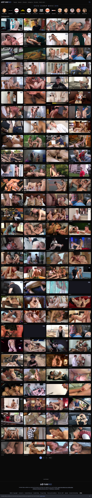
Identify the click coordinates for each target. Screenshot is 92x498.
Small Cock (48, 177)
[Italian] (12, 215)
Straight (25, 31)
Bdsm (25, 162)
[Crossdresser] (80, 40)
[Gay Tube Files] (6, 2)
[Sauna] (80, 113)
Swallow (48, 235)
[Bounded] (35, 405)
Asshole (70, 192)
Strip (2, 352)
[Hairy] (57, 157)
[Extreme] (12, 186)
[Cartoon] (80, 317)
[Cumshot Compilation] (57, 200)
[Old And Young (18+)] (12, 25)
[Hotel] (12, 98)
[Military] (35, 273)
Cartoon (71, 323)
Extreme (3, 192)
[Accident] (35, 361)
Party (47, 221)
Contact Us (21, 493)
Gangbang (3, 133)
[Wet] (12, 405)
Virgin (2, 279)
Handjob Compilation (28, 133)
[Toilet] (57, 390)
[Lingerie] (35, 244)
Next (50, 458)
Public (70, 308)
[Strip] (12, 346)
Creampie (48, 104)
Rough (25, 148)
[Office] (35, 259)
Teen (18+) (71, 162)
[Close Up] (80, 376)
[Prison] (57, 288)
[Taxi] (80, 405)
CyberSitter (57, 488)
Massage (48, 75)
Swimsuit (48, 454)
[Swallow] (57, 230)
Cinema (70, 279)
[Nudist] (12, 171)
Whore (47, 279)
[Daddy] (12, 69)
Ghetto (25, 323)
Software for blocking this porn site (40, 488)
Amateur (3, 162)
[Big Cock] (35, 40)
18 (69, 31)
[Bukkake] (12, 434)
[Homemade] (80, 244)
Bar (2, 425)
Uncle (47, 133)
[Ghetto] (35, 317)
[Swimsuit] (57, 449)
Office (25, 265)
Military (25, 279)
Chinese (3, 148)
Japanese (3, 396)
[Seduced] (57, 142)
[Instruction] (12, 361)
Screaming (48, 367)
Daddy (2, 75)
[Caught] (35, 84)
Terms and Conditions (52, 493)
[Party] (57, 215)
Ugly (25, 294)
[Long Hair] (80, 434)
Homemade (71, 250)
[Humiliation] (57, 113)
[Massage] (57, 69)
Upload (66, 493)
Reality (47, 425)
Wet (2, 411)
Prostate (25, 308)
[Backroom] (57, 346)
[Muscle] (57, 317)
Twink (47, 89)
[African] (12, 317)
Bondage (26, 119)
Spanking (48, 250)
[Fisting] (12, 259)
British (70, 75)
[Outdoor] (35, 171)
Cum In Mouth (27, 338)
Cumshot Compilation (51, 206)
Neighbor (26, 440)
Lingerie (25, 250)
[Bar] (12, 419)
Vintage (25, 60)
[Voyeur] (80, 171)
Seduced (48, 148)
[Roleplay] (35, 390)
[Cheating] (80, 346)
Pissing (70, 265)
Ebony (2, 381)
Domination (26, 235)
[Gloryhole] (12, 288)
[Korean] (57, 376)
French (70, 133)
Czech (25, 381)
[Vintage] (35, 54)
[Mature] (12, 303)
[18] (80, 25)
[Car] (80, 332)
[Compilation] (57, 40)
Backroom (48, 352)
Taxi (70, 411)
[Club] (57, 186)
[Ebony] (12, 376)
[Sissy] (35, 186)
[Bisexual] (12, 200)
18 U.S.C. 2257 (61, 493)
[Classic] (80, 54)
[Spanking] (57, 244)
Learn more (42, 496)
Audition (3, 235)
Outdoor (26, 177)
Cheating (71, 352)
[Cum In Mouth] (35, 332)
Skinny (70, 425)
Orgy (47, 60)
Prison (47, 294)
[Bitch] (80, 288)
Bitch (70, 294)
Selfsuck (70, 396)
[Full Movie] (12, 40)
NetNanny (52, 488)
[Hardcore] (57, 434)
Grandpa (48, 31)
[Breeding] (35, 200)
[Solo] (80, 98)
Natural (48, 338)
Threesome (3, 119)
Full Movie (3, 46)
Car (69, 338)
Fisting (2, 265)
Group (47, 308)
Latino (2, 250)
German (48, 411)
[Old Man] (57, 259)
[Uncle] (57, 127)
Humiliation (48, 119)
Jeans (70, 206)
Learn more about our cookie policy (65, 487)
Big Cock (25, 46)
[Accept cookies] (89, 496)
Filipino (25, 352)
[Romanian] (35, 449)
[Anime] (12, 449)
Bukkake (3, 440)
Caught (25, 89)
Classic (70, 60)
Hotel (2, 104)
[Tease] (35, 419)
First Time (71, 148)
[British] (80, 69)
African (2, 323)
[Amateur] (12, 157)
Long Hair (71, 440)
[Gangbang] (12, 127)
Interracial (26, 221)
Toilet (47, 396)
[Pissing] (80, 259)
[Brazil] (12, 332)
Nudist (2, 177)
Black (25, 104)
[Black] (35, 98)
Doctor (70, 367)
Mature (2, 308)
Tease (25, 425)
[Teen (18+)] (80, 157)
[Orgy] (57, 54)
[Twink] (57, 84)
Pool (70, 235)
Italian (2, 221)
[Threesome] (12, 113)
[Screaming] (57, 361)
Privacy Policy (43, 493)
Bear (70, 89)
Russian (70, 221)
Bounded (26, 411)
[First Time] (80, 142)
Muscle (47, 323)
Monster (3, 89)
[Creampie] (57, 98)
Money (2, 60)
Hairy (47, 162)
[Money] (12, 54)
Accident (25, 367)
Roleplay (25, 396)
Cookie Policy (36, 493)
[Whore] (57, 273)
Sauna (70, 119)
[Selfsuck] (80, 390)
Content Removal (28, 493)
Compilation (49, 46)
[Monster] (12, 84)
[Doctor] (80, 361)
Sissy (25, 192)
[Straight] (35, 25)
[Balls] (80, 449)
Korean (47, 381)
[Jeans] (80, 200)
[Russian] (80, 215)
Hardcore (48, 440)
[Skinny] (80, 419)
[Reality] (57, 419)
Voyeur (70, 177)
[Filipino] (35, 346)
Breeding (26, 206)
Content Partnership (73, 493)
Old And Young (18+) (5, 31)
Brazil (2, 338)
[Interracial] (35, 215)
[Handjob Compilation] (35, 127)
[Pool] (80, 230)
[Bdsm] (35, 157)
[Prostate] (35, 303)
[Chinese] (12, 142)
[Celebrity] (35, 69)
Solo (70, 104)
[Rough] (35, 142)
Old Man (48, 265)
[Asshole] (80, 186)
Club (47, 192)
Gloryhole (3, 294)
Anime (2, 454)
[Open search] (89, 2)
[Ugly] (35, 288)
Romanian (26, 454)
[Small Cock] (57, 171)
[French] (80, 127)
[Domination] (35, 230)
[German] (57, 405)
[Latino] (12, 244)
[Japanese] (12, 390)
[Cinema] (80, 273)
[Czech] (35, 376)
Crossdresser (72, 46)
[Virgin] (12, 273)
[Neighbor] (35, 434)
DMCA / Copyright (14, 493)
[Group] (57, 303)
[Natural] (57, 332)
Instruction (3, 367)
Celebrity (26, 75)
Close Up (71, 381)
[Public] (80, 303)
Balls (70, 454)
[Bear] (80, 84)
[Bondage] (35, 113)
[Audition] (12, 230)
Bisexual (3, 206)
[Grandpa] (57, 25)
